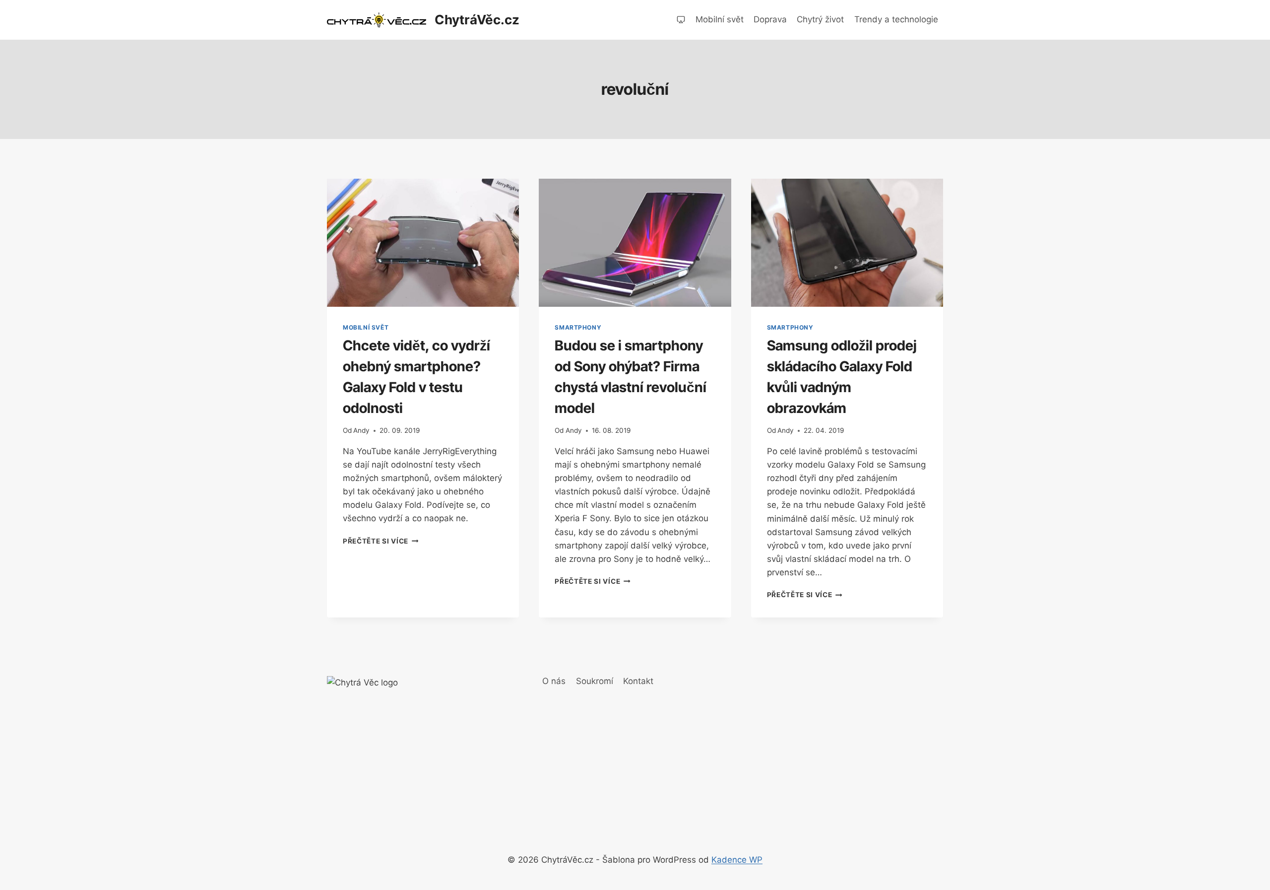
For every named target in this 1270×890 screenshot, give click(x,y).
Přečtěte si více (380, 541)
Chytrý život (820, 19)
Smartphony (578, 327)
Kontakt (638, 681)
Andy (361, 430)
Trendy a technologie (896, 19)
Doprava (770, 19)
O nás (554, 681)
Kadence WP (736, 860)
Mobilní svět (720, 19)
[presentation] (423, 243)
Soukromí (594, 681)
